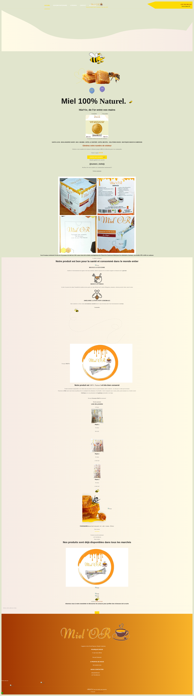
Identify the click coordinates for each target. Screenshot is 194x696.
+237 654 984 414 (95, 675)
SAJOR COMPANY (99, 691)
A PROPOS (73, 5)
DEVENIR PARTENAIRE (60, 5)
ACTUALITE (92, 5)
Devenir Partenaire (97, 657)
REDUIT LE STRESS (97, 284)
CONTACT (83, 5)
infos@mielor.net (95, 672)
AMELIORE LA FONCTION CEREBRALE (97, 300)
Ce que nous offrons (97, 652)
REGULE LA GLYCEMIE (97, 267)
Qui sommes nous (97, 665)
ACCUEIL (47, 5)
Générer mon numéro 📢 (97, 157)
